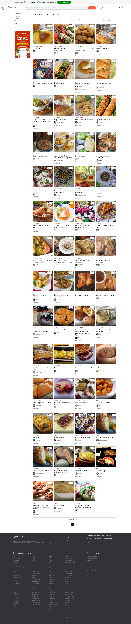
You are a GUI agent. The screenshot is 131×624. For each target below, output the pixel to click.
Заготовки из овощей (70, 562)
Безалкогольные (69, 611)
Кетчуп (66, 604)
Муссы (51, 602)
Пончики (51, 579)
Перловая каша (36, 604)
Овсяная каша (35, 596)
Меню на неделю (63, 2)
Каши (33, 589)
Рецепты (17, 16)
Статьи (17, 18)
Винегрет (34, 577)
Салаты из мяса (36, 564)
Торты (50, 589)
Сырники (51, 568)
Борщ (15, 571)
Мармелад (52, 598)
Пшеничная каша (36, 608)
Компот (66, 581)
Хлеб (50, 556)
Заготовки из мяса (69, 560)
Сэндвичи (16, 606)
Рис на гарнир (68, 573)
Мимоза (34, 585)
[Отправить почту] (116, 543)
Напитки (67, 608)
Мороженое (52, 592)
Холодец (16, 611)
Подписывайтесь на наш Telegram (48, 2)
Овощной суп (17, 566)
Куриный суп (17, 558)
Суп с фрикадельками (19, 569)
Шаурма (16, 610)
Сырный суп (17, 562)
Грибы (15, 592)
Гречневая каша (36, 598)
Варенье (67, 577)
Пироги (51, 560)
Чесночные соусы (69, 600)
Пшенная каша (35, 590)
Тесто (33, 611)
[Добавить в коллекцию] (51, 26)
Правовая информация (74, 619)
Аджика (67, 602)
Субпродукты (17, 583)
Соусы (66, 583)
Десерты (51, 587)
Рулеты (51, 573)
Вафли (51, 577)
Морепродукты (17, 589)
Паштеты (16, 602)
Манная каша (35, 592)
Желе (50, 600)
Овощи (15, 590)
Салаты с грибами (36, 569)
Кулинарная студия (92, 556)
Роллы (33, 560)
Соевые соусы (68, 594)
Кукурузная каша (36, 602)
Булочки (51, 581)
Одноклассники (54, 542)
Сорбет (66, 556)
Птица (15, 581)
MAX (61, 545)
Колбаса (16, 596)
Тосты (33, 556)
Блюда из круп (68, 571)
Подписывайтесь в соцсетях (61, 537)
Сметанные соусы (69, 598)
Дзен (68, 540)
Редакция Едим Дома (92, 571)
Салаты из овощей (36, 573)
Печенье (51, 564)
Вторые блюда (17, 577)
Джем (66, 579)
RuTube (62, 544)
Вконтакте (53, 540)
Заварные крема (53, 604)
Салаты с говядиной (37, 568)
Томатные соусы (69, 596)
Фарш (15, 585)
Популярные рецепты (22, 553)
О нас (89, 568)
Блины (50, 562)
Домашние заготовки (70, 558)
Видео (16, 23)
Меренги (51, 611)
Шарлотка (51, 583)
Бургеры (16, 604)
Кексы (50, 571)
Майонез (67, 606)
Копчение (67, 568)
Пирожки (51, 566)
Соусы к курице (69, 587)
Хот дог (15, 608)
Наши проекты (93, 553)
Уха (14, 573)
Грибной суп (17, 560)
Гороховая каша (36, 606)
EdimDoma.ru (25, 540)
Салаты (34, 562)
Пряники (51, 585)
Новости (17, 21)
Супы (15, 556)
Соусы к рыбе (68, 589)
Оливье (34, 575)
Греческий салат (36, 579)
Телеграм (52, 544)
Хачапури (51, 575)
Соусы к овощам (69, 590)
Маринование (68, 575)
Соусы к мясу (68, 585)
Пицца (50, 558)
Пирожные (52, 594)
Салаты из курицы (36, 566)
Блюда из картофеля (70, 569)
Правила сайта (51, 619)
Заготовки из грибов (70, 564)
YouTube (62, 540)
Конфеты (51, 590)
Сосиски (16, 598)
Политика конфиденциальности (61, 619)
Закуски (16, 594)
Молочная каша (36, 600)
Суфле (51, 610)
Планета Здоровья (31, 2)
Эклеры (51, 608)
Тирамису (51, 606)
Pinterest (52, 545)
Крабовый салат (36, 581)
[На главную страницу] (7, 8)
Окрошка (16, 575)
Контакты (81, 619)
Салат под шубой (36, 583)
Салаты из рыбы (36, 571)
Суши (33, 558)
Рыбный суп (17, 564)
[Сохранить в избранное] (48, 26)
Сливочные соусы (69, 592)
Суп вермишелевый (19, 568)
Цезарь (34, 587)
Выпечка (34, 610)
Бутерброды (17, 600)
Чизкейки (51, 596)
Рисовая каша (35, 594)
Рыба (15, 587)
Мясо (15, 579)
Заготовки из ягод (69, 566)
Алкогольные (68, 610)
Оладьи (51, 569)
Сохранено (18, 13)
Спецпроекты (90, 560)
